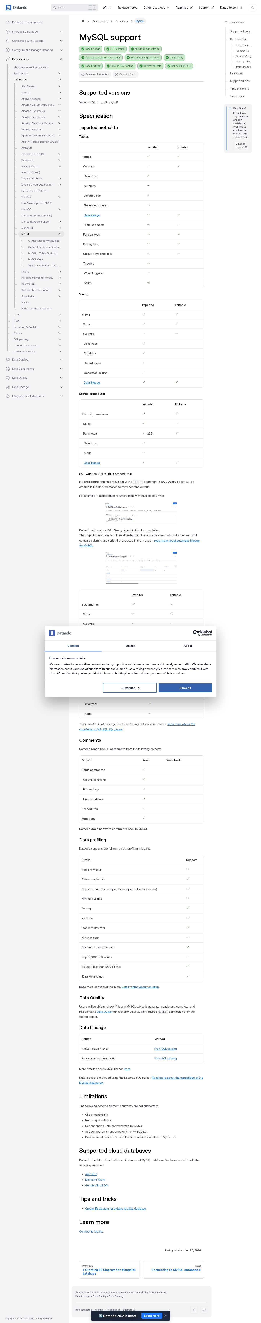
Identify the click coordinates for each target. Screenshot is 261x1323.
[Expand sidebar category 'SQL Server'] (60, 86)
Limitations (236, 73)
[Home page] (82, 21)
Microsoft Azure (95, 1179)
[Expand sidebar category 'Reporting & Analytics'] (60, 327)
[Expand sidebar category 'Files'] (60, 321)
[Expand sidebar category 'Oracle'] (60, 92)
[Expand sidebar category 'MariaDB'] (60, 209)
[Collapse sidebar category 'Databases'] (60, 79)
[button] (31, 396)
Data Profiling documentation (140, 986)
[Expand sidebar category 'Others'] (60, 333)
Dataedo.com (229, 7)
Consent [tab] (73, 645)
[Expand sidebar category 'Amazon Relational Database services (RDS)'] (60, 123)
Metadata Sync (127, 74)
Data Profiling (93, 65)
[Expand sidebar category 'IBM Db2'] (60, 197)
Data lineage (92, 215)
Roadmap (182, 7)
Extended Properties (97, 74)
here (127, 1068)
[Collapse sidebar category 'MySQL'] (60, 234)
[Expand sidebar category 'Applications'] (60, 73)
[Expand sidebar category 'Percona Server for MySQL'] (60, 277)
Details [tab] (130, 645)
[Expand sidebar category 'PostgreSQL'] (60, 284)
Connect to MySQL (91, 1231)
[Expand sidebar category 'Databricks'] (60, 160)
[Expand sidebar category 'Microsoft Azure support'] (60, 221)
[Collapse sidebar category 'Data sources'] (61, 59)
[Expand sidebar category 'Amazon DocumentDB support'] (60, 104)
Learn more (237, 96)
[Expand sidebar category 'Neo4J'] (60, 271)
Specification (238, 39)
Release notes (127, 7)
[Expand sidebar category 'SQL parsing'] (60, 339)
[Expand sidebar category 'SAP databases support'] (60, 290)
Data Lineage (92, 48)
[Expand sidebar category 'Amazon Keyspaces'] (60, 117)
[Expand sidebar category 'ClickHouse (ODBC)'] (60, 154)
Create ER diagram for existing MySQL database (115, 1208)
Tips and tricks (239, 88)
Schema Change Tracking (145, 57)
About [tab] (188, 645)
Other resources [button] (154, 7)
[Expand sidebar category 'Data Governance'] (61, 368)
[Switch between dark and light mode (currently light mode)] (252, 7)
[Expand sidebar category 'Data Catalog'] (61, 359)
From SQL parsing (165, 1048)
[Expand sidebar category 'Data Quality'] (61, 378)
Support (204, 7)
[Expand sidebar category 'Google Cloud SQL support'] (60, 184)
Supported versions (241, 31)
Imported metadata (244, 45)
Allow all (185, 688)
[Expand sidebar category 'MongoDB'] (60, 227)
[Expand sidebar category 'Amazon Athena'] (60, 98)
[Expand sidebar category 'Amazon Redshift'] (60, 129)
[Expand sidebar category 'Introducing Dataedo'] (61, 31)
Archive (99, 1309)
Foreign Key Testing (122, 65)
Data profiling (243, 56)
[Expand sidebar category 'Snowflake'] (60, 296)
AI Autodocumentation (147, 48)
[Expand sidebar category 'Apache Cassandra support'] (60, 135)
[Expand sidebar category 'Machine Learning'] (60, 351)
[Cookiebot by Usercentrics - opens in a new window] (195, 633)
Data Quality (176, 57)
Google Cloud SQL (97, 1185)
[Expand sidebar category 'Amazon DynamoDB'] (60, 111)
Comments (242, 51)
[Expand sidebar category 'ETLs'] (60, 314)
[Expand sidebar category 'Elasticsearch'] (60, 166)
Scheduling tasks (181, 65)
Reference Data (152, 65)
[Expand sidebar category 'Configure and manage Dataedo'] (61, 50)
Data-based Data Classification (103, 57)
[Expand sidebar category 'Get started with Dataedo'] (61, 41)
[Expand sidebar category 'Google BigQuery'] (60, 178)
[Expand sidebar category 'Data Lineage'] (61, 387)
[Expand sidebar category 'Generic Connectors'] (60, 345)
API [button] (105, 7)
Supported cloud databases (241, 81)
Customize (128, 688)
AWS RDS (91, 1174)
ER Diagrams (117, 48)
